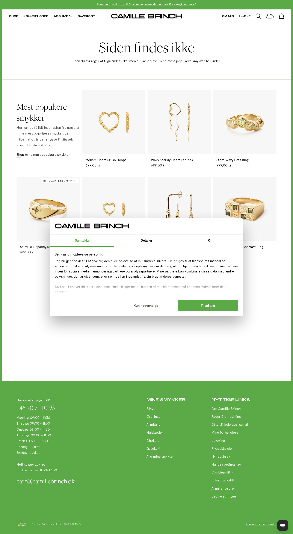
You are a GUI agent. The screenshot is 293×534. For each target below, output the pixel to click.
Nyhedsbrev (220, 456)
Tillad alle (208, 305)
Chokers (152, 440)
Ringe (150, 408)
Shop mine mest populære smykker (43, 154)
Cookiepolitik (222, 472)
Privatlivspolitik (223, 480)
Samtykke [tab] (82, 240)
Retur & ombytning (226, 416)
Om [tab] (210, 240)
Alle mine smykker (160, 456)
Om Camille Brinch (226, 408)
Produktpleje (221, 448)
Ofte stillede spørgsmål (229, 424)
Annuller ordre (222, 488)
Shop (13, 16)
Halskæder (154, 432)
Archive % (63, 16)
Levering (218, 440)
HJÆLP (245, 16)
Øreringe (153, 416)
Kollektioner (35, 16)
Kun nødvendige (145, 305)
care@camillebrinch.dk (46, 481)
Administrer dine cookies (261, 524)
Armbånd (153, 424)
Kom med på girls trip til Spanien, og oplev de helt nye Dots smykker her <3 (146, 4)
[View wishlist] (270, 16)
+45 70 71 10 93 (36, 408)
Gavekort (86, 16)
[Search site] (258, 16)
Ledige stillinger (223, 496)
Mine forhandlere (224, 432)
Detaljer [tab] (147, 240)
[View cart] (281, 16)
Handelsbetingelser (226, 464)
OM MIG (228, 16)
